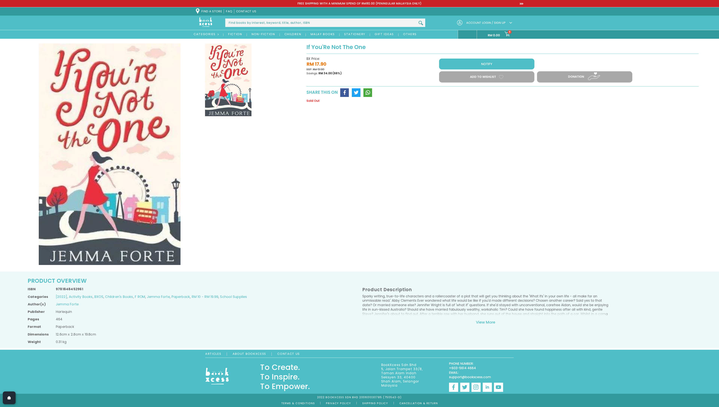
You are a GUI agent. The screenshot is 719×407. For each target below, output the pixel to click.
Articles (213, 354)
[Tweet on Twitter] (356, 92)
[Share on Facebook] (344, 92)
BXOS (98, 296)
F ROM (140, 296)
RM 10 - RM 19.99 (205, 296)
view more (485, 322)
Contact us (246, 11)
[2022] (61, 296)
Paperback (181, 296)
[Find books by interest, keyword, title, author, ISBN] (421, 23)
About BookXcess (249, 354)
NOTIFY (486, 64)
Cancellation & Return (418, 403)
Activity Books (81, 296)
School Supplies (233, 296)
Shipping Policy (375, 403)
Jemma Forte (158, 296)
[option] (359, 3)
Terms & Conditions (298, 403)
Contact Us (288, 354)
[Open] (9, 397)
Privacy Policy (338, 403)
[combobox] (325, 23)
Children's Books (119, 296)
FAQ (229, 11)
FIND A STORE (211, 11)
